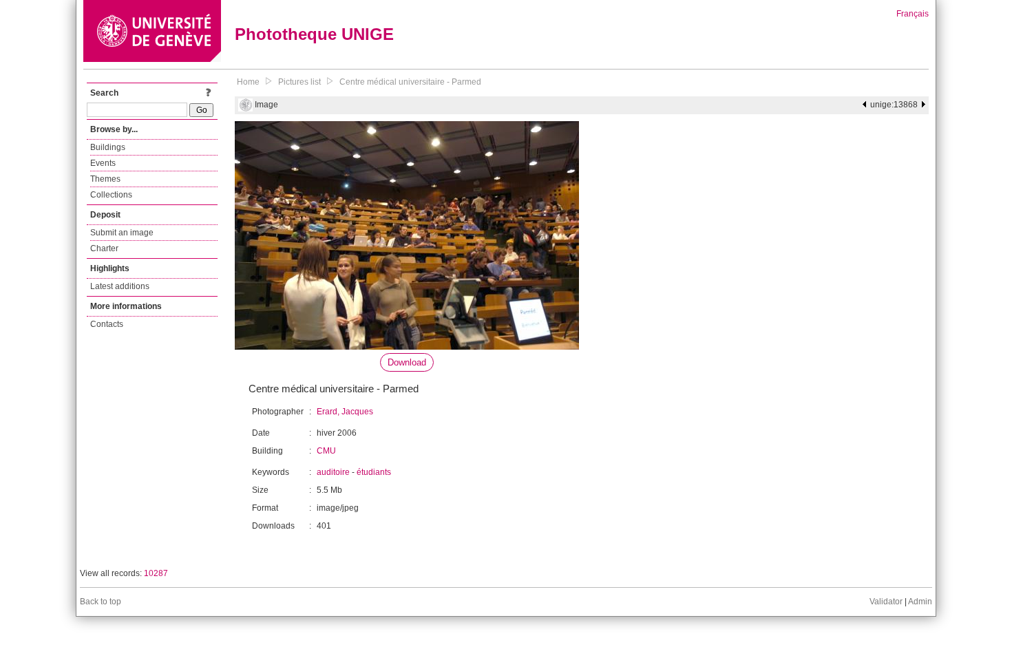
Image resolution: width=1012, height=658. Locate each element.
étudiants (374, 472)
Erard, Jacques (345, 411)
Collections (111, 195)
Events (103, 163)
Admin (920, 601)
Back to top (100, 601)
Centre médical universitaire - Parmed (410, 82)
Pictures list (299, 82)
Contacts (106, 324)
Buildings (107, 147)
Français (912, 14)
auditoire (333, 472)
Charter (104, 248)
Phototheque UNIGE (314, 34)
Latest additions (119, 286)
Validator (886, 601)
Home (248, 82)
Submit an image (122, 232)
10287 (156, 573)
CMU (326, 451)
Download (407, 362)
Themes (105, 179)
